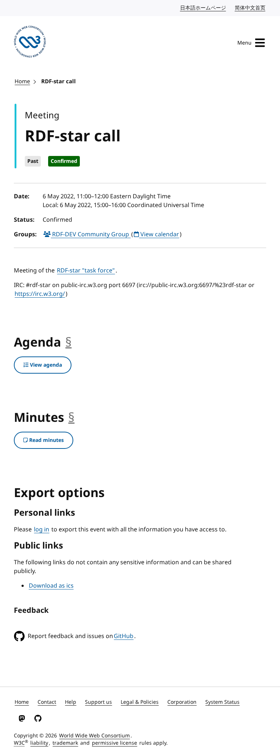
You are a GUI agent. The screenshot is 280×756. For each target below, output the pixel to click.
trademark (65, 743)
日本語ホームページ (203, 8)
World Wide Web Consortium (94, 736)
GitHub (123, 636)
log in (41, 529)
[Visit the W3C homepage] (30, 43)
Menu (244, 43)
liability (39, 743)
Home (22, 81)
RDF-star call (58, 81)
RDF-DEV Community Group (91, 234)
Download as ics (51, 585)
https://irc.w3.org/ (40, 294)
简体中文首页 (250, 8)
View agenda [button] (45, 365)
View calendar (159, 234)
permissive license (114, 743)
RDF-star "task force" (86, 270)
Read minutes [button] (46, 440)
